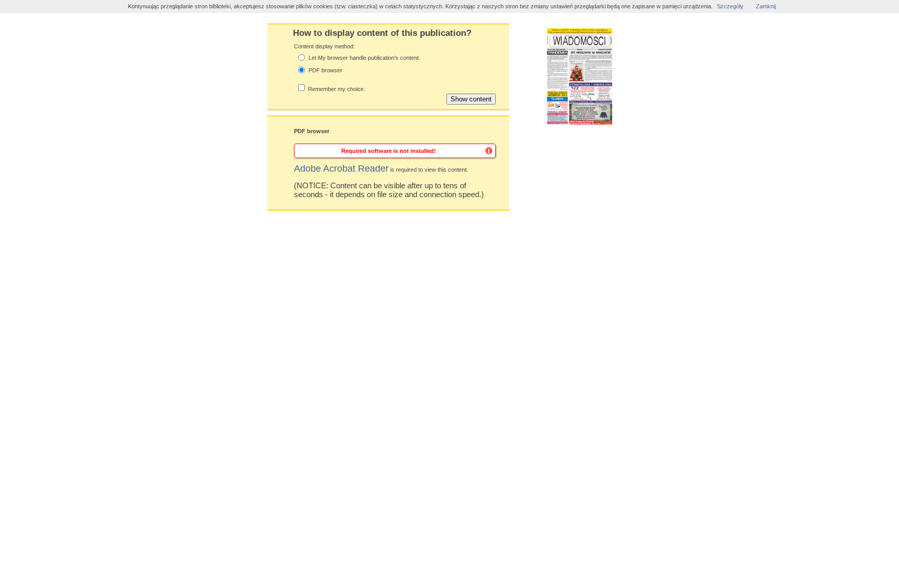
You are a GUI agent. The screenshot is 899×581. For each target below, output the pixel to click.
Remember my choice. (336, 89)
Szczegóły (730, 6)
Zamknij (766, 6)
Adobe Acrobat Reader (341, 168)
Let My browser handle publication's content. (364, 58)
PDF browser (325, 70)
